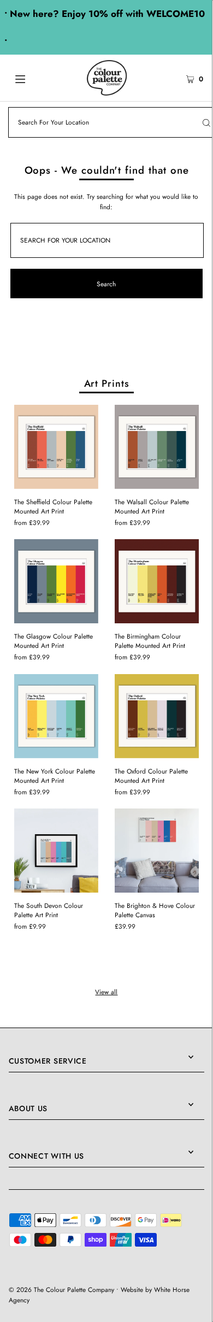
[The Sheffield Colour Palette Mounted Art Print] (56, 447)
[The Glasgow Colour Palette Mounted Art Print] (56, 581)
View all (106, 992)
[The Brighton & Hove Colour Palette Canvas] (157, 850)
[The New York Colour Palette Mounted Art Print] (56, 716)
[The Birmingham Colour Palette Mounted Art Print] (157, 581)
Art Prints (106, 383)
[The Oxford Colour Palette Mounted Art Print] (157, 716)
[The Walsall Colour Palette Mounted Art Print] (157, 447)
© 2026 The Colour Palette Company (61, 1289)
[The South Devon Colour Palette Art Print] (56, 850)
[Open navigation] (34, 78)
